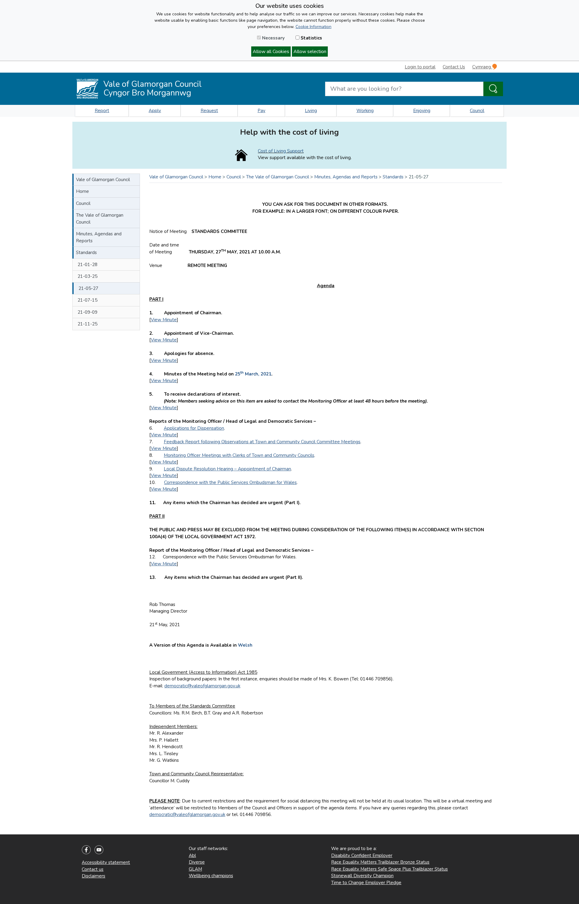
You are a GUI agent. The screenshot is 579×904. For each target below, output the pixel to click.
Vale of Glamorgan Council (103, 180)
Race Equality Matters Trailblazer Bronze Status (380, 862)
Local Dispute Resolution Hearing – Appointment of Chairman (227, 469)
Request (209, 111)
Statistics (310, 38)
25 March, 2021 (253, 374)
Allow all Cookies (271, 51)
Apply (155, 111)
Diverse (197, 862)
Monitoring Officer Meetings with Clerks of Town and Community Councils (239, 455)
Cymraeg (482, 67)
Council (477, 111)
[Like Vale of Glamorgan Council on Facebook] (86, 849)
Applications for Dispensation (194, 428)
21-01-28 (87, 265)
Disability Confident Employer (361, 855)
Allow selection (309, 51)
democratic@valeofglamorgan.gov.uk (202, 686)
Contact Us (454, 67)
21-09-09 (87, 312)
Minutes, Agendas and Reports (99, 237)
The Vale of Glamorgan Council (99, 218)
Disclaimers (93, 876)
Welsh (245, 645)
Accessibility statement (106, 862)
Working (365, 111)
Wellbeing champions (211, 876)
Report (102, 111)
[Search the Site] (493, 89)
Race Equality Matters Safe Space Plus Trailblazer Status (389, 869)
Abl (192, 855)
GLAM (195, 869)
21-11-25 (87, 324)
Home (82, 191)
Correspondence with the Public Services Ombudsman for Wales (230, 482)
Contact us (92, 869)
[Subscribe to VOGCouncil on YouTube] (98, 849)
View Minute (164, 320)
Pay (261, 111)
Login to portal (420, 67)
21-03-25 (87, 276)
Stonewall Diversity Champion (362, 876)
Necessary (273, 38)
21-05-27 (88, 288)
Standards (86, 253)
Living (311, 111)
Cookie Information (313, 27)
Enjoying (421, 111)
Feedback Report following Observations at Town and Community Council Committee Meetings (262, 442)
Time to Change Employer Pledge (366, 883)
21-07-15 (87, 300)
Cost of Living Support (281, 151)
